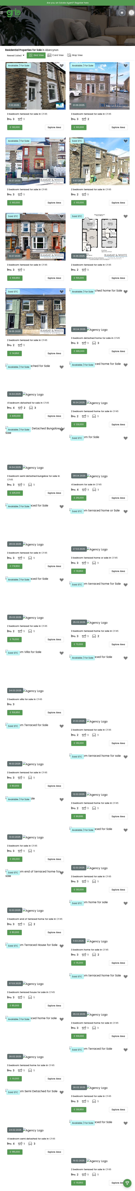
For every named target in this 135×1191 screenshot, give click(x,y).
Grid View (39, 55)
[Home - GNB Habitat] (14, 12)
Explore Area (54, 127)
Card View (58, 55)
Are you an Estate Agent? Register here (67, 2)
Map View (77, 55)
